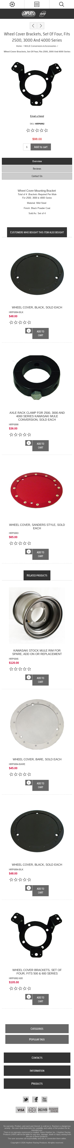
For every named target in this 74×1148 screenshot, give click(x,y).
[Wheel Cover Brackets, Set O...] (40, 25)
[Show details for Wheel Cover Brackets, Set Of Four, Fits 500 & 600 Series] (37, 935)
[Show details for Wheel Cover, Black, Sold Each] (37, 272)
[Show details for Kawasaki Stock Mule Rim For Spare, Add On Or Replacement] (37, 615)
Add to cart (40, 147)
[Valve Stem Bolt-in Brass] (33, 25)
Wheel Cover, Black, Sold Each (37, 307)
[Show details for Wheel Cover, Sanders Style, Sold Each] (37, 490)
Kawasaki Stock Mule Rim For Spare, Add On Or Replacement (37, 652)
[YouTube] (44, 1099)
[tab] (37, 161)
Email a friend (37, 116)
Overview (37, 161)
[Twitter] (26, 1099)
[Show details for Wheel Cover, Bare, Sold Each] (37, 724)
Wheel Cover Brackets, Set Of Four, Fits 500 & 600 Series (37, 971)
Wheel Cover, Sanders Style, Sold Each (37, 526)
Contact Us (37, 176)
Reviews (37, 169)
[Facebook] (35, 1099)
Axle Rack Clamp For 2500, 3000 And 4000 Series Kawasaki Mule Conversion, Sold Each (37, 416)
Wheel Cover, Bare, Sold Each (37, 759)
